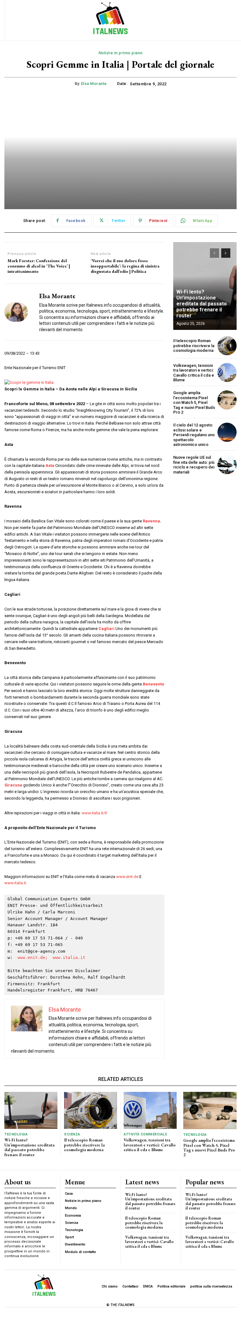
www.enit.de (127, 876)
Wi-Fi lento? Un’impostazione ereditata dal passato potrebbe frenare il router (201, 304)
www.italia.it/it (94, 813)
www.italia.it (15, 883)
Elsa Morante (94, 83)
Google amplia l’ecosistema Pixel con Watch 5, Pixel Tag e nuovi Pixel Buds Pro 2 (194, 402)
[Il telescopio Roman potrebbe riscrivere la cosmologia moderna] (227, 345)
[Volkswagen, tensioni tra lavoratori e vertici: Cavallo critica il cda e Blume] (227, 372)
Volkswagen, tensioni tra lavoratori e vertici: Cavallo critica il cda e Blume (193, 373)
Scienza (72, 1134)
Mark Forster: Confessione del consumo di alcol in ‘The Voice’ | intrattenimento (39, 266)
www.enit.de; (33, 957)
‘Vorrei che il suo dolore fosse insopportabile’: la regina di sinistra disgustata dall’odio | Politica (125, 266)
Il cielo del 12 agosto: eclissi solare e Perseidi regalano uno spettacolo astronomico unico (194, 435)
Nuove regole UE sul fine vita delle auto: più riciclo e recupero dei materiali (193, 464)
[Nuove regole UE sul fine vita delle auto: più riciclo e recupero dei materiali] (227, 464)
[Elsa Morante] (19, 312)
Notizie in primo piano (121, 52)
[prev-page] (214, 253)
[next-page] (225, 253)
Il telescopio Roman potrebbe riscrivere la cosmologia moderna (193, 345)
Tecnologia (16, 1134)
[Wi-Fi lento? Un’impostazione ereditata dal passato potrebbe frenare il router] (30, 1110)
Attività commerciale (145, 1134)
